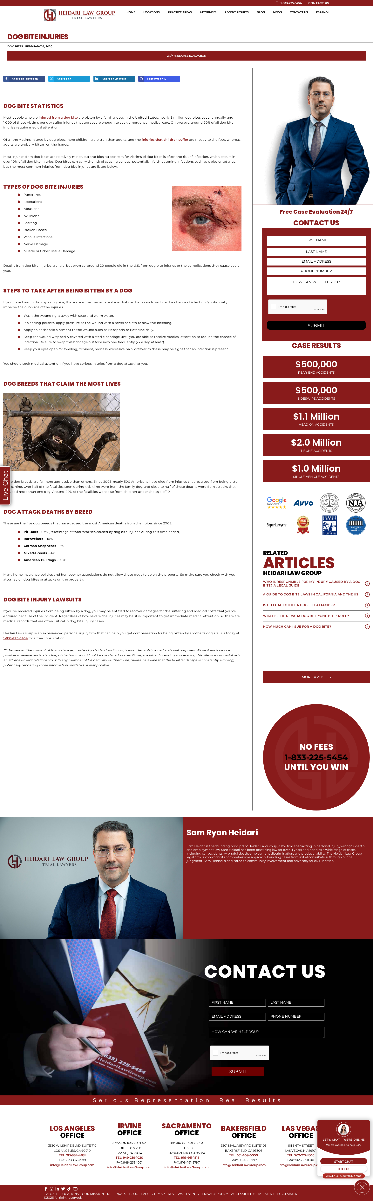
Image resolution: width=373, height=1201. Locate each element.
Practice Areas (180, 12)
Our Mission (93, 1194)
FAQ (144, 1194)
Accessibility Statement (252, 1194)
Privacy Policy (215, 1194)
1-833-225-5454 (15, 638)
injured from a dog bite (58, 117)
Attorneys (208, 12)
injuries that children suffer (165, 139)
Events (192, 1194)
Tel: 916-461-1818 (186, 1157)
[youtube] (75, 1190)
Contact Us (318, 3)
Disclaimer (287, 1194)
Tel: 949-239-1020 (129, 1157)
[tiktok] (69, 1189)
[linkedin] (57, 1189)
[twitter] (63, 1189)
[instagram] (51, 1189)
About (52, 1194)
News (277, 12)
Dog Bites (15, 46)
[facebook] (46, 1189)
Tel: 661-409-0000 (243, 1155)
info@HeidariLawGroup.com (72, 1165)
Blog (261, 12)
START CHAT (343, 1162)
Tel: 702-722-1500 (301, 1155)
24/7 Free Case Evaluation (186, 55)
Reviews (175, 1194)
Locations (151, 12)
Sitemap (158, 1194)
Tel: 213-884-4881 (72, 1155)
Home (130, 12)
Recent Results (237, 12)
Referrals (116, 1194)
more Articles (316, 677)
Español (322, 12)
